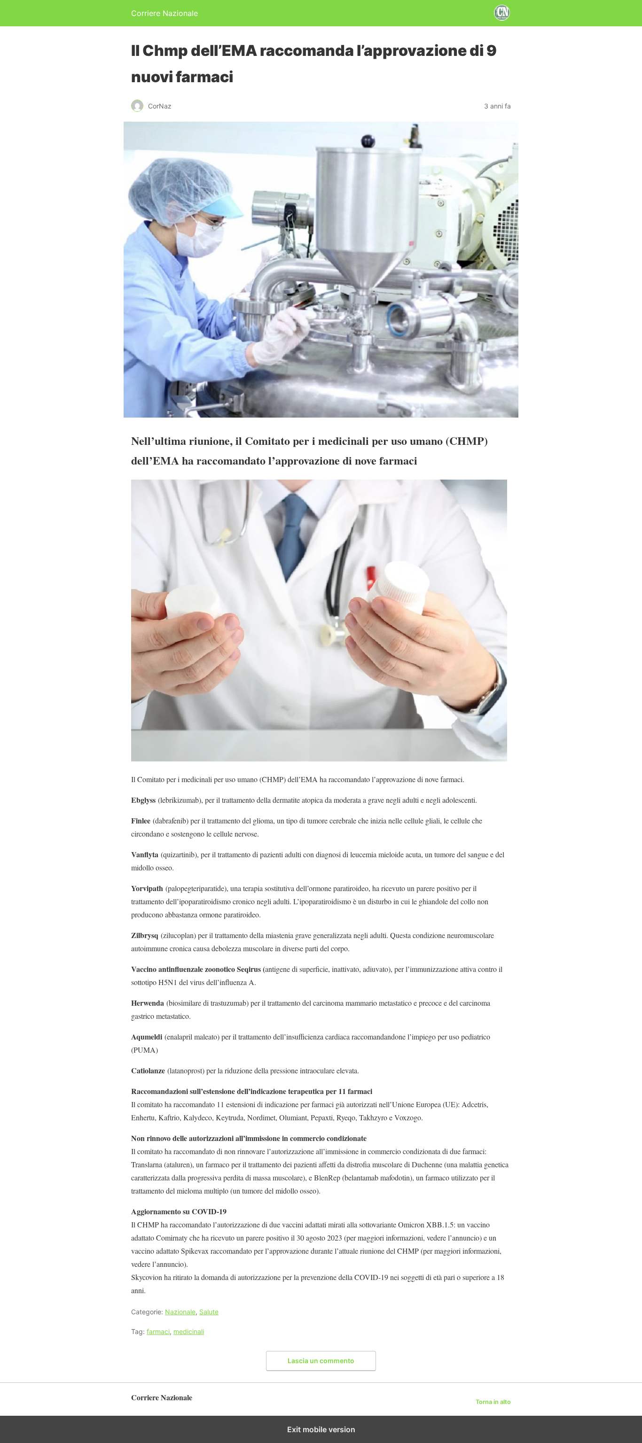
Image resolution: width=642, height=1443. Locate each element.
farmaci (158, 1331)
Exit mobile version (321, 1429)
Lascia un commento (321, 1361)
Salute (209, 1312)
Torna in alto (493, 1401)
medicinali (188, 1331)
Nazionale (180, 1312)
